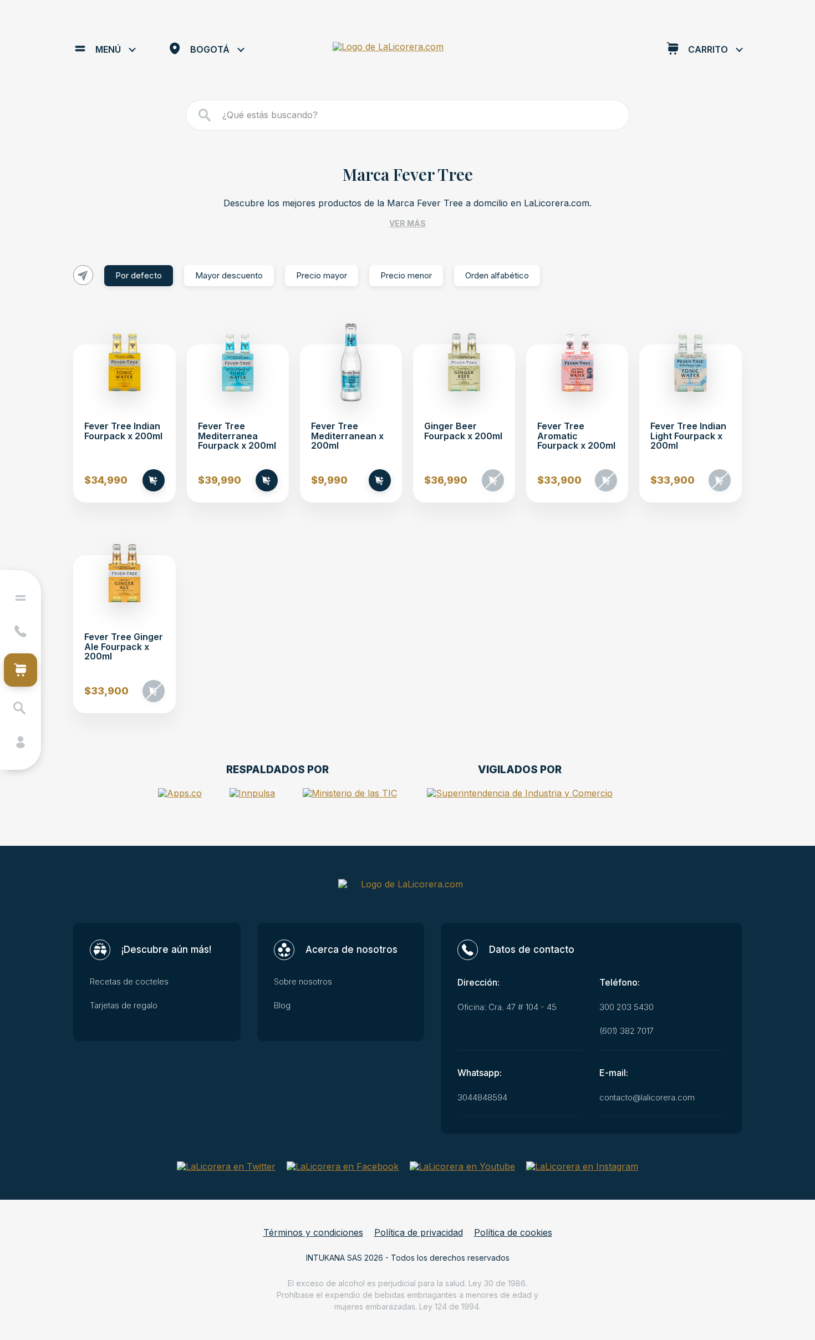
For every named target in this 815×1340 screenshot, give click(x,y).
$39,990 (219, 480)
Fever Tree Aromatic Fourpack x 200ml (576, 436)
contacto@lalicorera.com (647, 1098)
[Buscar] (205, 115)
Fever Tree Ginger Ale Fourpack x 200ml (123, 647)
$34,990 (106, 480)
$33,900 (559, 480)
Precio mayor (321, 275)
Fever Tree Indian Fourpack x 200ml (123, 431)
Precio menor (406, 275)
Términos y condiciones (313, 1232)
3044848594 (482, 1098)
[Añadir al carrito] (153, 480)
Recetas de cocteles (129, 982)
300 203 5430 (626, 1007)
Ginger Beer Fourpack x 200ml (463, 431)
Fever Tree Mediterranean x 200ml (347, 436)
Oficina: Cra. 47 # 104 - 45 (507, 1007)
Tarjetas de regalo (123, 1006)
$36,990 (445, 480)
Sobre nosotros (303, 982)
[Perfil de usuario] (20, 742)
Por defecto (138, 275)
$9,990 (329, 480)
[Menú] (20, 598)
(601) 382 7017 (626, 1031)
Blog (282, 1006)
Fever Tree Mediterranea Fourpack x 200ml (237, 436)
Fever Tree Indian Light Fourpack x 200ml (688, 436)
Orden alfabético (497, 275)
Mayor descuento (229, 275)
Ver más (407, 223)
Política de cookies (513, 1232)
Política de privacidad (418, 1232)
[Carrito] (20, 670)
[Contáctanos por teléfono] (20, 631)
